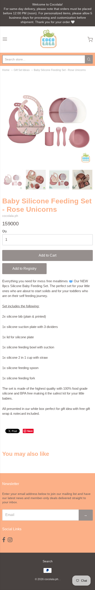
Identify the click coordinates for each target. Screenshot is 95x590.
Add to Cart (47, 255)
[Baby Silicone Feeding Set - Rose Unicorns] (12, 179)
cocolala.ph (10, 215)
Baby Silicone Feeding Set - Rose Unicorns (60, 70)
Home (6, 70)
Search (48, 561)
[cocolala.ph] (47, 40)
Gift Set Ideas (22, 70)
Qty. (5, 231)
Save (30, 431)
